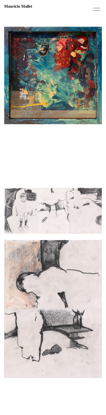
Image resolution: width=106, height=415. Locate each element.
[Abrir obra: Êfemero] (53, 211)
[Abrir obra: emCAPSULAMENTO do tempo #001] (53, 75)
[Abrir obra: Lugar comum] (53, 309)
